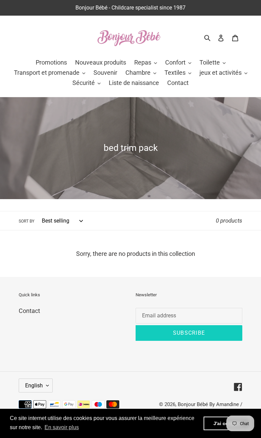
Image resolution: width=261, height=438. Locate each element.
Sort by (26, 221)
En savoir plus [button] (62, 427)
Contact (29, 310)
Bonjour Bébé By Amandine (208, 404)
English (34, 385)
